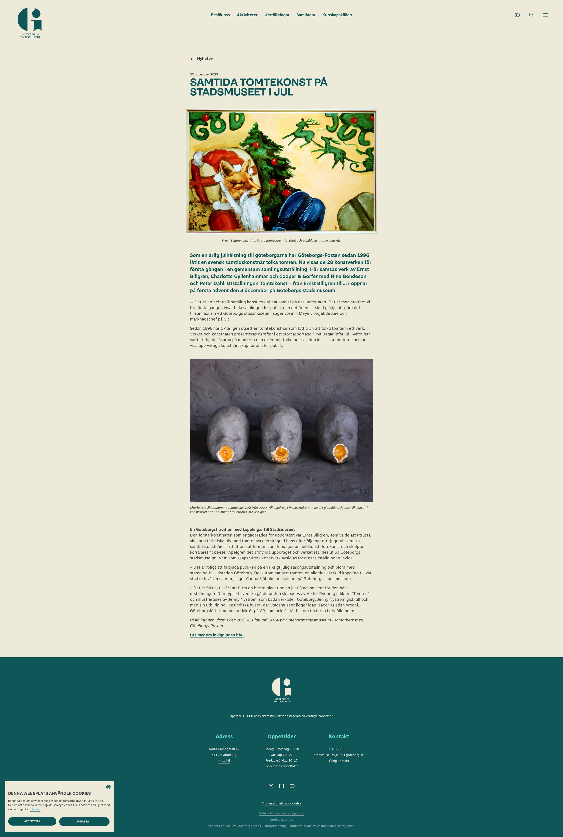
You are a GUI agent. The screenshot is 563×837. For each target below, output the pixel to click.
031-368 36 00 (339, 749)
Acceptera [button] (32, 821)
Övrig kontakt (339, 761)
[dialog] (59, 807)
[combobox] (108, 787)
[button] (84, 821)
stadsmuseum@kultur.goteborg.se (339, 755)
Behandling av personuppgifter (281, 813)
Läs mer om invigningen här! (217, 635)
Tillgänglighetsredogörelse (281, 803)
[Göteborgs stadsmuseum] (281, 695)
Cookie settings (281, 819)
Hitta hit (224, 760)
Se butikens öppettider (281, 766)
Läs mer (35, 809)
